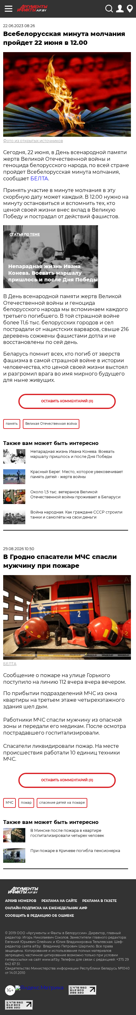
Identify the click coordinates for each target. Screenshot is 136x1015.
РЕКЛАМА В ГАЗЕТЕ (99, 901)
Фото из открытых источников (33, 140)
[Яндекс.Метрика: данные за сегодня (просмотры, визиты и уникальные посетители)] (39, 987)
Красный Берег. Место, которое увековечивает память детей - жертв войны (76, 474)
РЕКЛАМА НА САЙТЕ (59, 901)
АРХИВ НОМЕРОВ (20, 901)
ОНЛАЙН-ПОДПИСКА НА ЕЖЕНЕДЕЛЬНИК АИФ (46, 908)
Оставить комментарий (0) (67, 401)
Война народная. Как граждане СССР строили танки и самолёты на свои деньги (76, 515)
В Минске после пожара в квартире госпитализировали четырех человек (67, 833)
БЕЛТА (39, 179)
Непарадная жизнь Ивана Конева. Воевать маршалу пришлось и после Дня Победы (72, 454)
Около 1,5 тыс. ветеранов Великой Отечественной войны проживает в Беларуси (75, 494)
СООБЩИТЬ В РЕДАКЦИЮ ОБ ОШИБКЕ (39, 916)
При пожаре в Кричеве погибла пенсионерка (75, 850)
